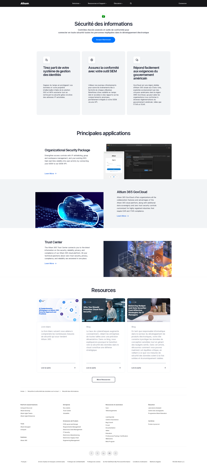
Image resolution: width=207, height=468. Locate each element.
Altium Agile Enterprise (27, 416)
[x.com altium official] (97, 453)
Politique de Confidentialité (76, 462)
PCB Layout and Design (70, 424)
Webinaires (109, 439)
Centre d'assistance (112, 419)
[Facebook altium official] (91, 453)
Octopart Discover (26, 408)
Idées (107, 430)
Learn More (49, 173)
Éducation (117, 3)
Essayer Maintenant (103, 40)
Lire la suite (46, 368)
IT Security (66, 432)
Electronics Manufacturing (71, 435)
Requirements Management (72, 427)
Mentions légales (155, 462)
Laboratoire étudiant (154, 408)
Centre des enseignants (156, 410)
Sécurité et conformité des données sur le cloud (43, 391)
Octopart (23, 429)
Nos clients (66, 408)
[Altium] (24, 3)
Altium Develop (25, 410)
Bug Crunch (109, 422)
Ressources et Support (96, 3)
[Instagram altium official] (115, 453)
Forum (108, 425)
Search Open (131, 3)
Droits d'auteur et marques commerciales (51, 462)
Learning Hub (110, 417)
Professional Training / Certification (117, 436)
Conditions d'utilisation (140, 462)
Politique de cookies (93, 462)
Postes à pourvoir (154, 424)
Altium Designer (25, 427)
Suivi (107, 408)
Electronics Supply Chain (71, 438)
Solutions (75, 3)
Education (109, 433)
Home (22, 391)
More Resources (103, 380)
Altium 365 (23, 440)
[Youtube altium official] (109, 453)
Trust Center (67, 410)
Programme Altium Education (157, 413)
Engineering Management (71, 440)
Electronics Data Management (72, 429)
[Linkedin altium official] (103, 453)
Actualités (66, 413)
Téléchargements (111, 410)
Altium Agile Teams (26, 413)
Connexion (183, 3)
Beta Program (110, 441)
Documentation (110, 428)
